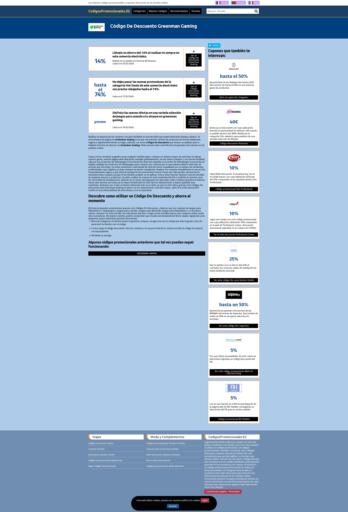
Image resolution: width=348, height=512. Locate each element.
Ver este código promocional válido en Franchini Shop (234, 372)
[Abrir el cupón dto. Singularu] (234, 67)
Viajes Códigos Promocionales (102, 466)
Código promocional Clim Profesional (233, 189)
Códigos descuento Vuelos (100, 443)
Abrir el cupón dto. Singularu (234, 97)
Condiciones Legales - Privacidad (223, 491)
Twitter (215, 45)
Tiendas (195, 11)
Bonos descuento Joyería (158, 460)
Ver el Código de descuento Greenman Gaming (193, 60)
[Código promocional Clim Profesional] (234, 158)
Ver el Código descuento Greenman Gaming (193, 91)
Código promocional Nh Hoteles (234, 419)
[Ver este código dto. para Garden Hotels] (234, 249)
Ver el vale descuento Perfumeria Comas (234, 234)
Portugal (240, 2)
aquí (205, 500)
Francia (224, 2)
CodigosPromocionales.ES (109, 11)
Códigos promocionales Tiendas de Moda (165, 443)
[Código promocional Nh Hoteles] (234, 388)
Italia (255, 2)
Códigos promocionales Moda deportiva (165, 466)
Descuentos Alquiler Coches (101, 454)
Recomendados (179, 11)
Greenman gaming (147, 253)
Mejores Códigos (158, 11)
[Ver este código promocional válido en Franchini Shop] (234, 340)
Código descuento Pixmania (234, 143)
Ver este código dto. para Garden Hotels (234, 280)
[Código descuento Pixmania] (234, 112)
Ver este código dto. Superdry (234, 325)
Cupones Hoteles (96, 449)
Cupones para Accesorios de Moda (162, 449)
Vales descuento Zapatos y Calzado (163, 454)
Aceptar (173, 506)
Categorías (139, 11)
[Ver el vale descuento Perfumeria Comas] (234, 204)
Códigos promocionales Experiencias (105, 460)
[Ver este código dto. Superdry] (234, 295)
